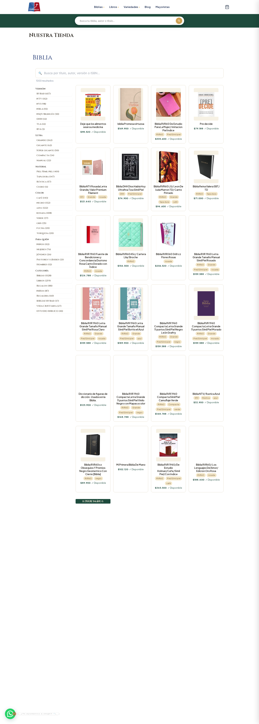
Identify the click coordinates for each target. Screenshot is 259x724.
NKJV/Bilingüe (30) (47, 114)
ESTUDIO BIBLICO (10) (49, 311)
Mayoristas (162, 6)
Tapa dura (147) (45, 176)
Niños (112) (43, 244)
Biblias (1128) (43, 275)
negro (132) (43, 202)
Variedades (131, 6)
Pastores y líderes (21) (50, 259)
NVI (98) (41, 103)
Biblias (98, 6)
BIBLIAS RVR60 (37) (47, 301)
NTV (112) (41, 98)
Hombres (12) (44, 264)
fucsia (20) (43, 228)
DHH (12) (41, 119)
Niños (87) (42, 290)
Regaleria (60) (45, 295)
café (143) (42, 197)
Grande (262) (44, 140)
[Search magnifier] (179, 21)
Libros (113, 6)
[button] (10, 714)
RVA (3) (40, 129)
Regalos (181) (44, 285)
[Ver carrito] (227, 7)
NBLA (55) (42, 109)
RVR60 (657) (43, 93)
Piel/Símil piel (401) (47, 171)
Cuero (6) (42, 186)
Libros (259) (43, 280)
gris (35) (41, 223)
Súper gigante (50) (47, 150)
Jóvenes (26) (43, 254)
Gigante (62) (44, 145)
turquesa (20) (45, 233)
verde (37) (42, 218)
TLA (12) (41, 124)
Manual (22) (43, 160)
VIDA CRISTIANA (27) (48, 306)
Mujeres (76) (43, 249)
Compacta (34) (45, 155)
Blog (148, 6)
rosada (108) (44, 213)
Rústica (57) (43, 181)
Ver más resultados (93, 501)
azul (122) (42, 208)
